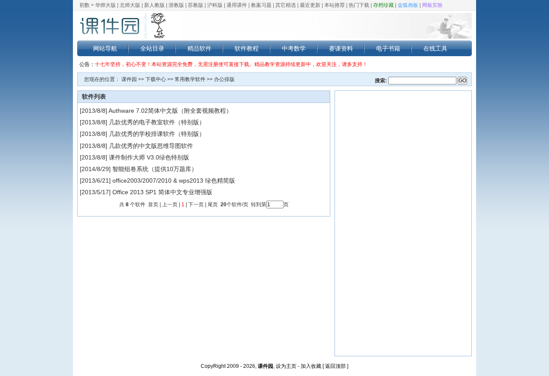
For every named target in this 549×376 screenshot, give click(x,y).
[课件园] (122, 26)
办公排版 (224, 79)
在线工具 (435, 48)
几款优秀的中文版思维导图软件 (151, 145)
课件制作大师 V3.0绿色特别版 (149, 157)
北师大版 (130, 5)
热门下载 (359, 5)
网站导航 (105, 48)
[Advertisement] (403, 223)
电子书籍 (388, 48)
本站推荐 (334, 5)
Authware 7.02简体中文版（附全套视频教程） (170, 110)
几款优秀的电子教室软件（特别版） (157, 122)
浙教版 (176, 5)
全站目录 (152, 48)
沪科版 (215, 5)
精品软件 (199, 48)
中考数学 (294, 48)
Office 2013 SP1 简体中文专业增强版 (162, 192)
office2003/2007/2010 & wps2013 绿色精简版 (173, 180)
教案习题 (261, 5)
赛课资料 (341, 48)
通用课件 (236, 5)
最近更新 (310, 5)
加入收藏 (311, 366)
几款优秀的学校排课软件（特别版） (157, 133)
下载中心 (155, 79)
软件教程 (247, 48)
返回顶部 (335, 366)
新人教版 (154, 5)
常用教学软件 (190, 79)
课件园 (129, 79)
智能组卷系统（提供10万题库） (154, 168)
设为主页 (286, 366)
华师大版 (105, 5)
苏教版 (195, 5)
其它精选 (285, 5)
